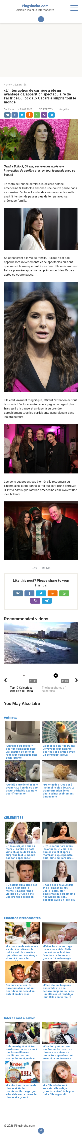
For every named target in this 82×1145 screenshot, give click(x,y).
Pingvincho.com (35, 6)
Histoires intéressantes (22, 918)
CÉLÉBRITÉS (46, 109)
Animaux (10, 717)
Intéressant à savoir (19, 1018)
